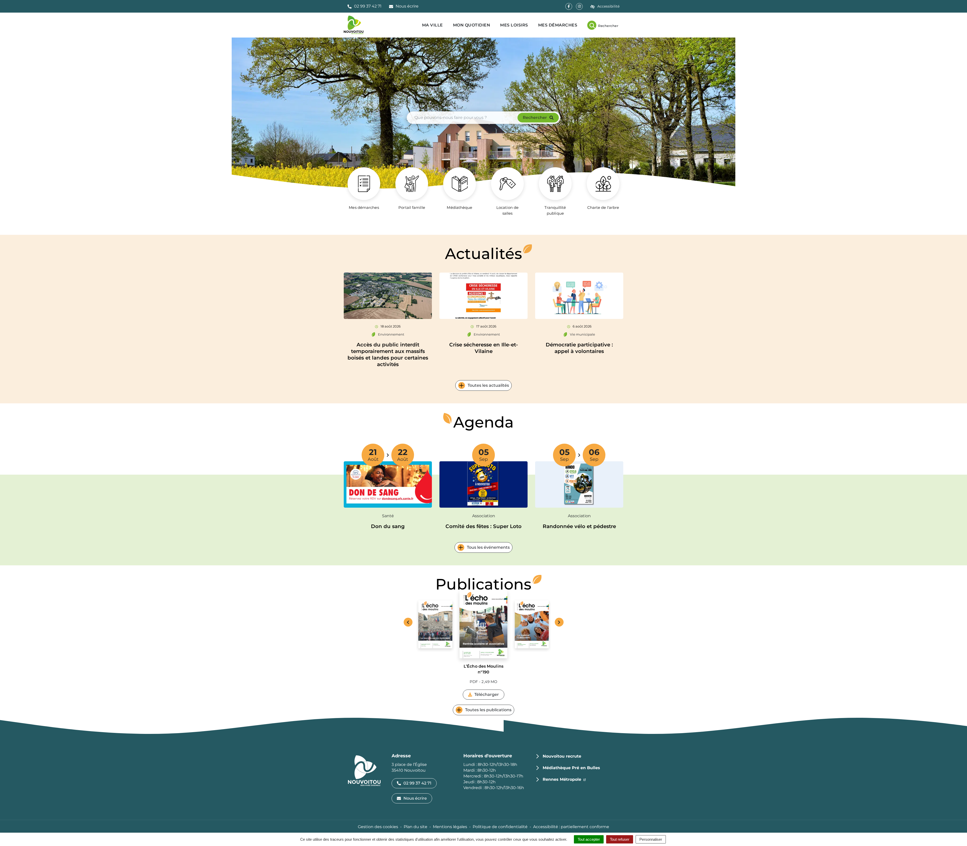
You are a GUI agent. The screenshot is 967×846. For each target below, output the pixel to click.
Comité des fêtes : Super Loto (483, 526)
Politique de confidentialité (500, 826)
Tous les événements (488, 547)
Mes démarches (557, 25)
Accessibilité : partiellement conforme (571, 826)
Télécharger (489, 695)
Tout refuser (619, 839)
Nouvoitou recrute (562, 756)
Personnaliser (650, 839)
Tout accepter (589, 839)
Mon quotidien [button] (471, 25)
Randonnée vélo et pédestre (579, 526)
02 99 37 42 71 (417, 783)
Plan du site (415, 826)
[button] (365, 6)
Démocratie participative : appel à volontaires (579, 348)
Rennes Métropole (564, 779)
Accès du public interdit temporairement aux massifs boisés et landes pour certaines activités (388, 354)
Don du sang (388, 526)
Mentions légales (450, 826)
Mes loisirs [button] (514, 25)
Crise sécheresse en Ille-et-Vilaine (483, 348)
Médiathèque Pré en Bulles (571, 767)
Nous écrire (415, 798)
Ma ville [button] (432, 25)
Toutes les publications (488, 709)
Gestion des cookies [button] (378, 826)
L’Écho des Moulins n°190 (483, 669)
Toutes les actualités (488, 385)
